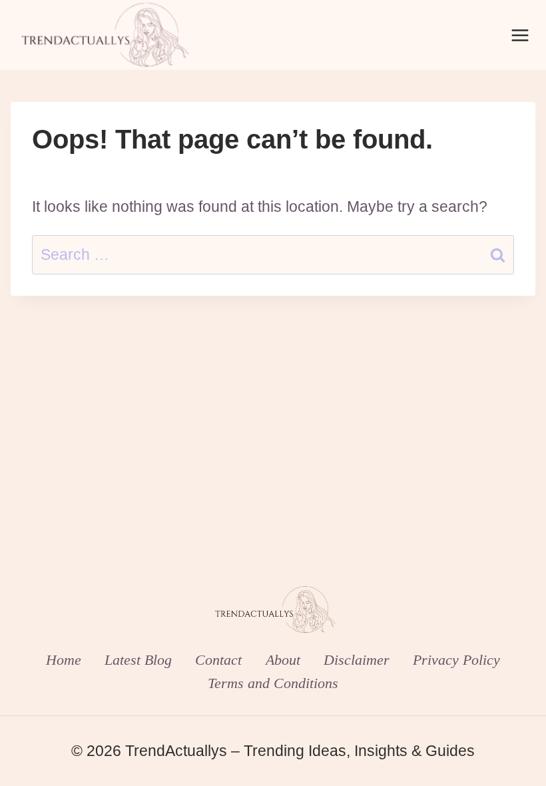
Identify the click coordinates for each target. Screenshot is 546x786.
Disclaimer (357, 659)
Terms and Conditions (273, 683)
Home (63, 659)
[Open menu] (519, 35)
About (283, 659)
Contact (218, 659)
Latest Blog (138, 659)
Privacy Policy (456, 659)
